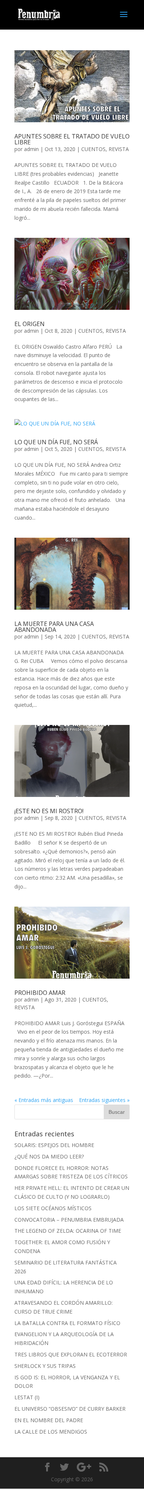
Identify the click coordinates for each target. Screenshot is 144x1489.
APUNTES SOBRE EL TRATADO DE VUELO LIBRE (72, 139)
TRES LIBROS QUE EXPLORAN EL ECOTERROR (70, 1354)
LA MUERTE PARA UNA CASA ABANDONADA (54, 627)
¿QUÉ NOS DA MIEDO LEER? (49, 1156)
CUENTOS (93, 149)
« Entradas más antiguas (43, 1099)
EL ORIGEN (29, 324)
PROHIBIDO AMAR (39, 993)
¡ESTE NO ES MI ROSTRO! (48, 811)
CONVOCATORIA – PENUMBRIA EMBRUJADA (69, 1219)
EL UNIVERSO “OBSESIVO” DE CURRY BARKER (70, 1408)
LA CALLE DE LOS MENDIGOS (50, 1431)
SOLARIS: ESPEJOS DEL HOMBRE (54, 1145)
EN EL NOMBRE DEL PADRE (48, 1420)
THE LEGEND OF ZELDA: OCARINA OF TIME (67, 1230)
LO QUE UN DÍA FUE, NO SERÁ (56, 442)
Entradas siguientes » (104, 1099)
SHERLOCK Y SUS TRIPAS (45, 1365)
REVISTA (119, 149)
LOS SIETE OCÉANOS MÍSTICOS (53, 1208)
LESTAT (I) (27, 1397)
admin (31, 149)
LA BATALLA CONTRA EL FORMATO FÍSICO (67, 1323)
